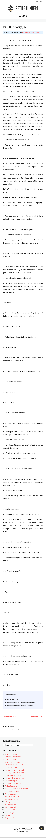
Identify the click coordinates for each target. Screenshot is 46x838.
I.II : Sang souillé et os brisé (14, 767)
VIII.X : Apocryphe (11, 794)
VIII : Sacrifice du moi (12, 791)
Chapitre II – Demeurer (13, 762)
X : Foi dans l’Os (10, 810)
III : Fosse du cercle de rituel (14, 778)
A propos (20, 831)
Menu (24, 16)
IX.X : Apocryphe (10, 802)
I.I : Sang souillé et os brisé (14, 765)
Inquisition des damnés (12, 730)
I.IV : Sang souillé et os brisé (14, 773)
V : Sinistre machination (13, 783)
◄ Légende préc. (10, 716)
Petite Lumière (28, 829)
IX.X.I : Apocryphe (10, 805)
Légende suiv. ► (36, 716)
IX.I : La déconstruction (12, 797)
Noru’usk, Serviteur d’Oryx (13, 757)
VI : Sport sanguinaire (12, 786)
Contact (26, 831)
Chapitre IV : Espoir (11, 754)
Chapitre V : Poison (11, 818)
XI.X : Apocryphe (10, 815)
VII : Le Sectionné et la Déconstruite (17, 789)
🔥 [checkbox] (42, 828)
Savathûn (25, 730)
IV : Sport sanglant (11, 781)
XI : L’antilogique (10, 812)
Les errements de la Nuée (30, 32)
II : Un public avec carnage (14, 775)
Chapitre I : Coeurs (11, 759)
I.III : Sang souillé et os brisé (14, 770)
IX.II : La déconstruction (13, 799)
